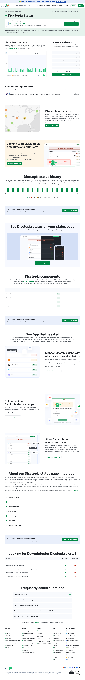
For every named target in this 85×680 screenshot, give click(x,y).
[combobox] (23, 5)
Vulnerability (57, 652)
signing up (76, 490)
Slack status (70, 657)
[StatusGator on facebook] (77, 667)
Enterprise (8, 638)
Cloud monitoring (27, 640)
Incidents (25, 650)
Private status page (28, 633)
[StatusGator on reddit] (63, 667)
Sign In (73, 5)
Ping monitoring (27, 647)
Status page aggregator (29, 638)
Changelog (57, 647)
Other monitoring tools (44, 641)
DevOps (8, 633)
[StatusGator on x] (79, 667)
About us (56, 631)
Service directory (12, 11)
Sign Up (81, 5)
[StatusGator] (33, 668)
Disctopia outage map (22, 118)
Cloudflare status (71, 635)
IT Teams (8, 631)
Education (8, 635)
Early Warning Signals (28, 645)
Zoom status (70, 659)
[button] (42, 497)
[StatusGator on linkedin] (65, 667)
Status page (26, 631)
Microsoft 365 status (72, 647)
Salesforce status (71, 655)
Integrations (57, 638)
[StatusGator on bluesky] (70, 667)
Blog (67, 5)
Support (56, 643)
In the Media (57, 633)
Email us (37, 622)
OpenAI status (71, 652)
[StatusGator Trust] (71, 672)
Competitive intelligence (12, 643)
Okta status (70, 650)
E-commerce (9, 645)
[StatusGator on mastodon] (72, 667)
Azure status (70, 633)
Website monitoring (28, 643)
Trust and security (58, 650)
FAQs (55, 659)
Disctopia (19, 11)
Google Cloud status (72, 640)
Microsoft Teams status (73, 645)
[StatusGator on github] (75, 667)
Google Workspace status (73, 643)
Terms (56, 657)
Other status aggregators (44, 643)
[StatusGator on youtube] (67, 667)
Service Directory (58, 635)
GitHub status (70, 638)
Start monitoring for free (14, 163)
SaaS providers (10, 647)
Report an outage (71, 24)
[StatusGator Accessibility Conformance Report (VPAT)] (77, 672)
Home (6, 11)
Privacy (56, 655)
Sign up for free (13, 48)
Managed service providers (13, 640)
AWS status (70, 631)
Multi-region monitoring (29, 652)
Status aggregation (28, 635)
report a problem (28, 281)
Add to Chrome (60, 1)
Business (40, 631)
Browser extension (59, 640)
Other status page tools (44, 638)
